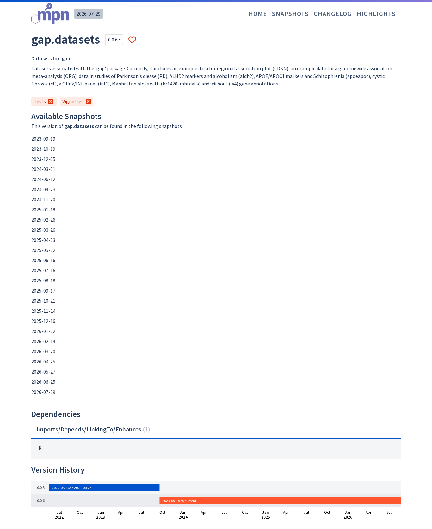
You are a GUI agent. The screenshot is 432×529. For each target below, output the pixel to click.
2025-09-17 (43, 290)
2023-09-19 (43, 138)
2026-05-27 (43, 371)
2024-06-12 (43, 179)
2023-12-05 (43, 159)
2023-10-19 (43, 149)
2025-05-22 (43, 250)
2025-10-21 (43, 301)
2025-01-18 (43, 209)
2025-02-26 (43, 220)
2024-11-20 (43, 199)
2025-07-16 (43, 270)
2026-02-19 (43, 341)
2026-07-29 (89, 13)
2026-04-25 (43, 361)
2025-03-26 (43, 230)
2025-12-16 (43, 321)
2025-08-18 (43, 280)
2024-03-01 (43, 169)
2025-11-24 (43, 311)
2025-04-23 (43, 240)
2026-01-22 (43, 331)
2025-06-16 (43, 260)
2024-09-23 (43, 189)
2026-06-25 (43, 382)
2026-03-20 (43, 351)
